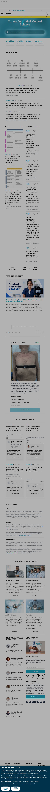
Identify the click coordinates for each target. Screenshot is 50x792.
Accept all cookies (5, 789)
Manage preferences (6, 783)
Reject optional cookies (16, 788)
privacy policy (8, 781)
